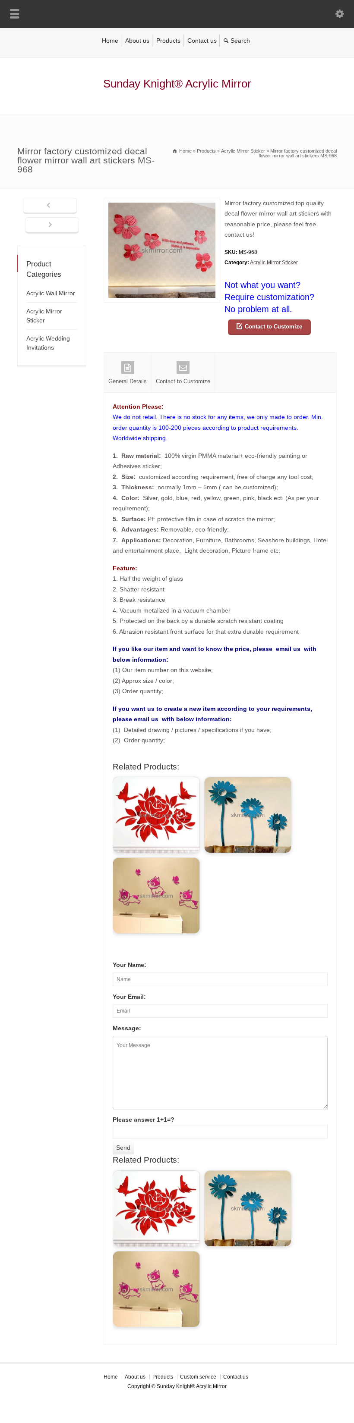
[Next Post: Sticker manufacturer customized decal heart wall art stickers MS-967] (52, 225)
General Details (127, 381)
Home (110, 40)
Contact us (202, 40)
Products (168, 40)
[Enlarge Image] (161, 203)
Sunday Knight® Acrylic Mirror (177, 83)
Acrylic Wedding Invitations (48, 343)
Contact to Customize (273, 326)
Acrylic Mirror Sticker (274, 263)
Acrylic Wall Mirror (50, 293)
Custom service (198, 1377)
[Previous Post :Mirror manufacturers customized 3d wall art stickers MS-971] (50, 206)
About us (137, 40)
